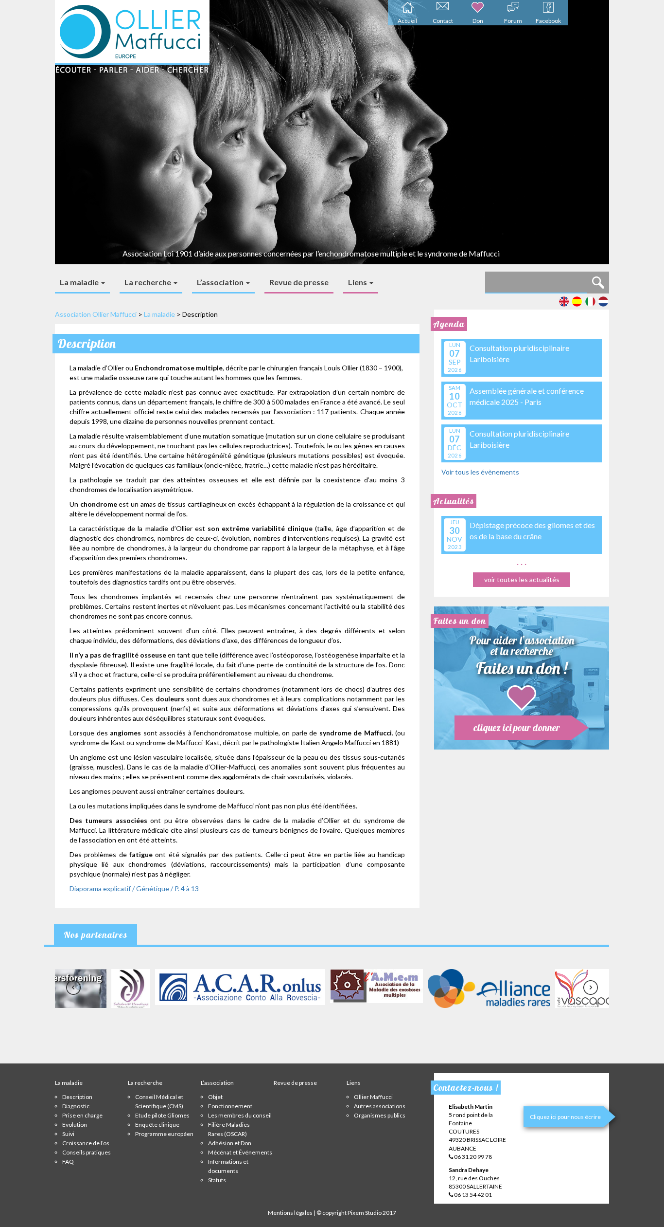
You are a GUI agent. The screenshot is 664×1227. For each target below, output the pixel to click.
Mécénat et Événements (240, 1152)
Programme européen (164, 1133)
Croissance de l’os (85, 1143)
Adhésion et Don (229, 1143)
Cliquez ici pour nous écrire (565, 1116)
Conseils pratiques (86, 1152)
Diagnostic (75, 1106)
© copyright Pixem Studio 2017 (356, 1212)
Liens (358, 282)
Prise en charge (82, 1115)
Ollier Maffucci (373, 1096)
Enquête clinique (157, 1124)
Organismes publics (379, 1115)
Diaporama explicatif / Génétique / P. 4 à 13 (134, 888)
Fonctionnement (230, 1106)
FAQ (68, 1161)
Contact (443, 20)
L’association (221, 282)
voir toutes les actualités (521, 579)
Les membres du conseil (240, 1115)
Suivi (68, 1133)
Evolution (74, 1124)
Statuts (217, 1180)
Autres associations (379, 1106)
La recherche (148, 282)
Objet (215, 1096)
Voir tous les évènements (480, 472)
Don (477, 20)
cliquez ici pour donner (516, 727)
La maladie (80, 282)
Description (77, 1096)
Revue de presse (299, 282)
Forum (513, 20)
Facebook (548, 20)
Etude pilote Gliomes (162, 1115)
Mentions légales (290, 1212)
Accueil (407, 20)
